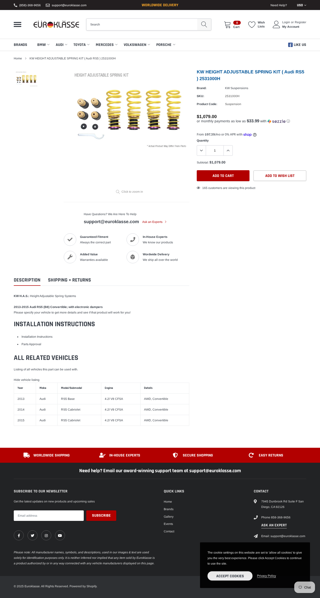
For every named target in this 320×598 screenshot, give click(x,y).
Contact (169, 531)
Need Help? (278, 5)
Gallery (169, 516)
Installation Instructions (37, 336)
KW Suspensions (236, 88)
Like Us (299, 44)
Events (168, 524)
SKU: (200, 96)
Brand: (201, 88)
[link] (19, 535)
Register (300, 22)
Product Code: (207, 104)
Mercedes (105, 44)
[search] (204, 24)
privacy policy (266, 576)
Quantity (203, 140)
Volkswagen (135, 44)
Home (18, 58)
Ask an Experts (152, 222)
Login (286, 22)
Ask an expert (274, 525)
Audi (60, 44)
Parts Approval (31, 344)
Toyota (80, 44)
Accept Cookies (230, 576)
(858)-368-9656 (30, 5)
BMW (41, 44)
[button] (251, 121)
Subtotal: (203, 162)
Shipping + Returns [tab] (69, 280)
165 (205, 188)
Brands (20, 44)
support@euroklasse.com (69, 5)
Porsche (164, 44)
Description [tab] (27, 280)
